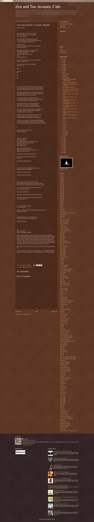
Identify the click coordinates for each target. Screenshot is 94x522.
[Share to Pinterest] (41, 265)
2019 (23, 267)
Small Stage (62, 388)
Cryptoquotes (62, 276)
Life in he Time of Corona (65, 335)
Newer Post (18, 311)
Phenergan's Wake (64, 364)
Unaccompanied (63, 421)
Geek (61, 307)
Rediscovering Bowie (64, 370)
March (64, 130)
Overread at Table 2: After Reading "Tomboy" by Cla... (69, 80)
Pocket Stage (63, 365)
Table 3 (61, 400)
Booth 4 (61, 253)
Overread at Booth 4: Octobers (68, 87)
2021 (63, 68)
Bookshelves (62, 50)
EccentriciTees (63, 290)
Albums (61, 216)
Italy (61, 327)
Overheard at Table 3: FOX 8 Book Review (62, 478)
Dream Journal (63, 288)
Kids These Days (63, 332)
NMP (61, 355)
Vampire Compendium (64, 425)
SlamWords (62, 386)
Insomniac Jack (63, 323)
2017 (63, 139)
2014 (63, 144)
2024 (63, 62)
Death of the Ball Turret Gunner (60, 458)
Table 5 (61, 404)
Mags (61, 348)
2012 (63, 148)
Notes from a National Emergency (67, 356)
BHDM (61, 239)
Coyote (61, 274)
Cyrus (61, 279)
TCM (61, 407)
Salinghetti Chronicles (64, 378)
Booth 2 (28, 267)
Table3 (61, 406)
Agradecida (62, 214)
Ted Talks (62, 409)
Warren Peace (63, 427)
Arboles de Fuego (63, 228)
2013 (63, 146)
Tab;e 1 (61, 395)
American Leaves (63, 221)
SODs (61, 390)
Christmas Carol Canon (64, 269)
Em (60, 295)
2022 (63, 66)
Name (61, 353)
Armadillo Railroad (63, 230)
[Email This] (36, 265)
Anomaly (62, 225)
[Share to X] (39, 265)
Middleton (62, 349)
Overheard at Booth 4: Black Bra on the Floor (63, 451)
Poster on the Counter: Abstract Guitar (61, 471)
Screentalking (63, 379)
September (65, 77)
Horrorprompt (62, 320)
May (64, 127)
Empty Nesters (63, 297)
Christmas (62, 267)
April (64, 129)
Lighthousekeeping (64, 339)
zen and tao (25, 438)
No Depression (63, 27)
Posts (18, 451)
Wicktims (62, 429)
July (63, 123)
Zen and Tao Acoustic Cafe (37, 6)
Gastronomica (63, 304)
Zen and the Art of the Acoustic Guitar (67, 430)
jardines (61, 328)
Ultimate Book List (63, 52)
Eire (61, 291)
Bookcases (62, 246)
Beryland (62, 237)
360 (61, 207)
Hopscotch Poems (63, 318)
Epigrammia (62, 298)
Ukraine (61, 420)
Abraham (62, 211)
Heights (61, 313)
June (64, 125)
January (64, 134)
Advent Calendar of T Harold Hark (66, 212)
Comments (19, 453)
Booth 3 (61, 251)
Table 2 (61, 399)
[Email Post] (34, 265)
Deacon (61, 281)
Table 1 (61, 397)
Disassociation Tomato (64, 284)
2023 (63, 64)
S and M (61, 374)
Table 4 (61, 402)
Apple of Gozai (63, 226)
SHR (61, 385)
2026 (63, 58)
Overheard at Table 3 (64, 362)
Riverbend (62, 372)
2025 (63, 60)
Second (61, 381)
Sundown (62, 393)
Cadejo (61, 258)
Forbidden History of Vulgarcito (66, 300)
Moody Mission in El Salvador (66, 23)
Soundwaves (62, 392)
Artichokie (62, 232)
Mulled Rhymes (63, 351)
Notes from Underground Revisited (67, 358)
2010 (63, 152)
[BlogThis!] (37, 265)
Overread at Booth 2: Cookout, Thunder (70, 89)
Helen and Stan (63, 314)
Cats (61, 262)
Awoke (61, 233)
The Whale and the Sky (64, 416)
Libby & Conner (63, 334)
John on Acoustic (57, 511)
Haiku (61, 311)
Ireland (61, 325)
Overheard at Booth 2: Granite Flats (61, 504)
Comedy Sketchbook (64, 270)
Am (60, 218)
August (64, 121)
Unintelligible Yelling (64, 423)
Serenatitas (62, 383)
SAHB (61, 376)
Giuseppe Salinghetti (64, 309)
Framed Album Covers (64, 302)
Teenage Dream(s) (63, 411)
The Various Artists (64, 414)
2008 (61, 175)
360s (26, 267)
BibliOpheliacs (63, 240)
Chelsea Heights (63, 265)
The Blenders (62, 413)
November (65, 73)
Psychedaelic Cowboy (64, 369)
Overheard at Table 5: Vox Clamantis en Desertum (58, 485)
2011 (63, 150)
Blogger (53, 519)
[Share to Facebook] (40, 265)
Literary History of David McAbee (66, 341)
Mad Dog (62, 346)
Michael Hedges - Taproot (59, 490)
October (64, 75)
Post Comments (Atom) (25, 314)
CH (31, 267)
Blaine (61, 244)
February (64, 132)
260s (61, 205)
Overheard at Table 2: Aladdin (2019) (69, 82)
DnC (61, 286)
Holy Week (62, 316)
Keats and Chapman (64, 330)
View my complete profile (27, 444)
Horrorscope (62, 321)
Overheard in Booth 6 (58, 465)
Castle (61, 260)
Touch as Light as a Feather (65, 418)
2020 (63, 70)
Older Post (54, 311)
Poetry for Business (64, 367)
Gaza (61, 305)
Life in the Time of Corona (65, 337)
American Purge (63, 223)
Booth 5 (61, 255)
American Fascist (63, 219)
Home (36, 311)
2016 (63, 140)
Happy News (62, 25)
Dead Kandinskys (63, 283)
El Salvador (62, 293)
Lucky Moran (62, 342)
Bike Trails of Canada (64, 242)
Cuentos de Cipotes (64, 277)
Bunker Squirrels (63, 256)
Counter (61, 272)
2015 (21, 267)
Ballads (61, 235)
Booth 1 (61, 248)
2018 (63, 137)
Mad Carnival (62, 344)
